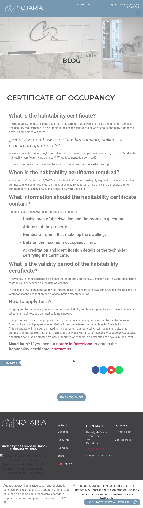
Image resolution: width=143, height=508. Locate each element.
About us (63, 439)
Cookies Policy (123, 439)
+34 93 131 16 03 (85, 4)
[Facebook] (14, 437)
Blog (61, 455)
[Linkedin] (33, 437)
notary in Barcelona (74, 344)
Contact (63, 447)
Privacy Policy (123, 431)
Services (63, 431)
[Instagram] (24, 437)
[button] (138, 13)
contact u (60, 349)
